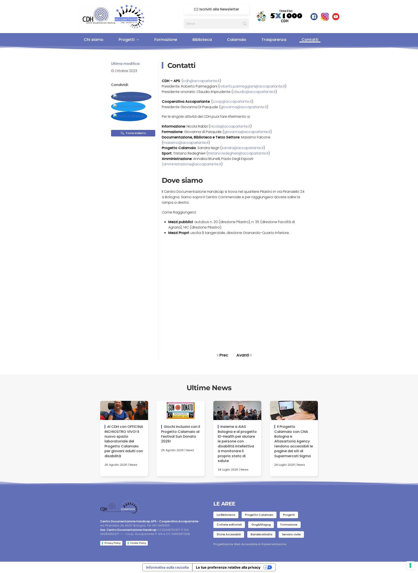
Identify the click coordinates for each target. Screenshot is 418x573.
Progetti (289, 515)
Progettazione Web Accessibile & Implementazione (249, 544)
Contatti (310, 39)
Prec (223, 355)
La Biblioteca (226, 515)
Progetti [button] (127, 39)
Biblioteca (202, 39)
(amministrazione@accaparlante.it (191, 164)
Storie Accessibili (229, 534)
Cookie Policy (138, 542)
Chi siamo (93, 39)
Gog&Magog (261, 525)
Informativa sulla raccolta (167, 567)
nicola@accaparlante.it (230, 126)
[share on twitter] (128, 106)
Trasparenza (273, 39)
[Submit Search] (244, 24)
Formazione (165, 39)
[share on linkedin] (129, 116)
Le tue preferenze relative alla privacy (228, 567)
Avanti (242, 355)
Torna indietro (136, 133)
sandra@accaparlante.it (243, 147)
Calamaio (236, 39)
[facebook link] (314, 16)
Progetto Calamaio (259, 515)
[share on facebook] (131, 97)
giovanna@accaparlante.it (244, 106)
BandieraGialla (261, 534)
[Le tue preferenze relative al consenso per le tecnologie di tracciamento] (410, 565)
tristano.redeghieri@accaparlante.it (238, 153)
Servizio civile (291, 534)
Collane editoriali (229, 525)
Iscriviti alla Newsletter (219, 9)
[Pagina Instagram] (325, 16)
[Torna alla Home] (116, 16)
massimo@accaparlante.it (186, 142)
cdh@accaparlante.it (201, 80)
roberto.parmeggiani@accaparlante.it (252, 86)
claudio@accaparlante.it (254, 91)
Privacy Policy (112, 542)
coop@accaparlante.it (232, 101)
